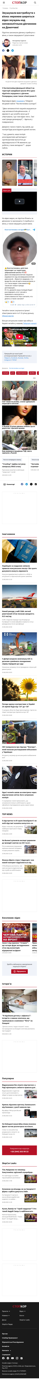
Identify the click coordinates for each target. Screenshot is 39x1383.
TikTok (14, 360)
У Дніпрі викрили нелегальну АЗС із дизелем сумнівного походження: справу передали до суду (17, 661)
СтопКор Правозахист (10, 1338)
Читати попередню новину (12, 460)
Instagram (7, 360)
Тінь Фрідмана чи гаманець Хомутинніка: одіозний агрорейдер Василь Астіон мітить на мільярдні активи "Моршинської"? (17, 1173)
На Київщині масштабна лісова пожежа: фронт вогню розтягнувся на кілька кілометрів (19, 1126)
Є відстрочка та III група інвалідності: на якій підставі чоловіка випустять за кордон (19, 823)
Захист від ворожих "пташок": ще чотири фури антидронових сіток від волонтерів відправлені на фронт (15, 947)
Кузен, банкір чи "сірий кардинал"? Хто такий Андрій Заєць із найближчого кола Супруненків (19, 1211)
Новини (5, 1315)
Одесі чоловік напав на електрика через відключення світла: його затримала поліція (19, 795)
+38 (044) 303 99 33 (19, 1151)
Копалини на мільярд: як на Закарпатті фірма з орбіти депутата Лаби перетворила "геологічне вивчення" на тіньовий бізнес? (19, 1193)
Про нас (5, 1334)
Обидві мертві (8, 316)
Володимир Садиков (19, 41)
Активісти (5, 1346)
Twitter (26, 358)
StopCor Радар (7, 1324)
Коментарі (11, 484)
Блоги (22, 1315)
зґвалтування (22, 373)
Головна (5, 8)
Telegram (7, 358)
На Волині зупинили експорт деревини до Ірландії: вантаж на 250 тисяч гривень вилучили (19, 843)
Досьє (4, 1320)
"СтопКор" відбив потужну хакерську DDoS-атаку (13, 465)
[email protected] (20, 1374)
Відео (22, 1311)
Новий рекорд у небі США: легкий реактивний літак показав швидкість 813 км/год (18, 614)
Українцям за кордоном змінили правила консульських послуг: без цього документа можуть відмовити (19, 568)
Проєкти (5, 1311)
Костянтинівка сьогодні (16, 368)
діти (12, 373)
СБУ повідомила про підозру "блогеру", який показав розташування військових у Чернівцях (19, 749)
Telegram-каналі (29, 323)
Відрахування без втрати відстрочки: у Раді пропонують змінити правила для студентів (19, 1087)
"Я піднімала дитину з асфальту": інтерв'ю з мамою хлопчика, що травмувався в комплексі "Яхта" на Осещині (17, 1019)
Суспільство (14, 8)
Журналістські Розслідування (13, 1342)
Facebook (14, 358)
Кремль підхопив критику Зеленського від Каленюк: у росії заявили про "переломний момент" (18, 1107)
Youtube (20, 358)
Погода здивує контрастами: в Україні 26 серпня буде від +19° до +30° (18, 705)
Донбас (32, 373)
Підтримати (21, 971)
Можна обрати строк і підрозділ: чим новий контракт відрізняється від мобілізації (18, 862)
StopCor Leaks (9, 1163)
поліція (5, 373)
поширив (20, 101)
